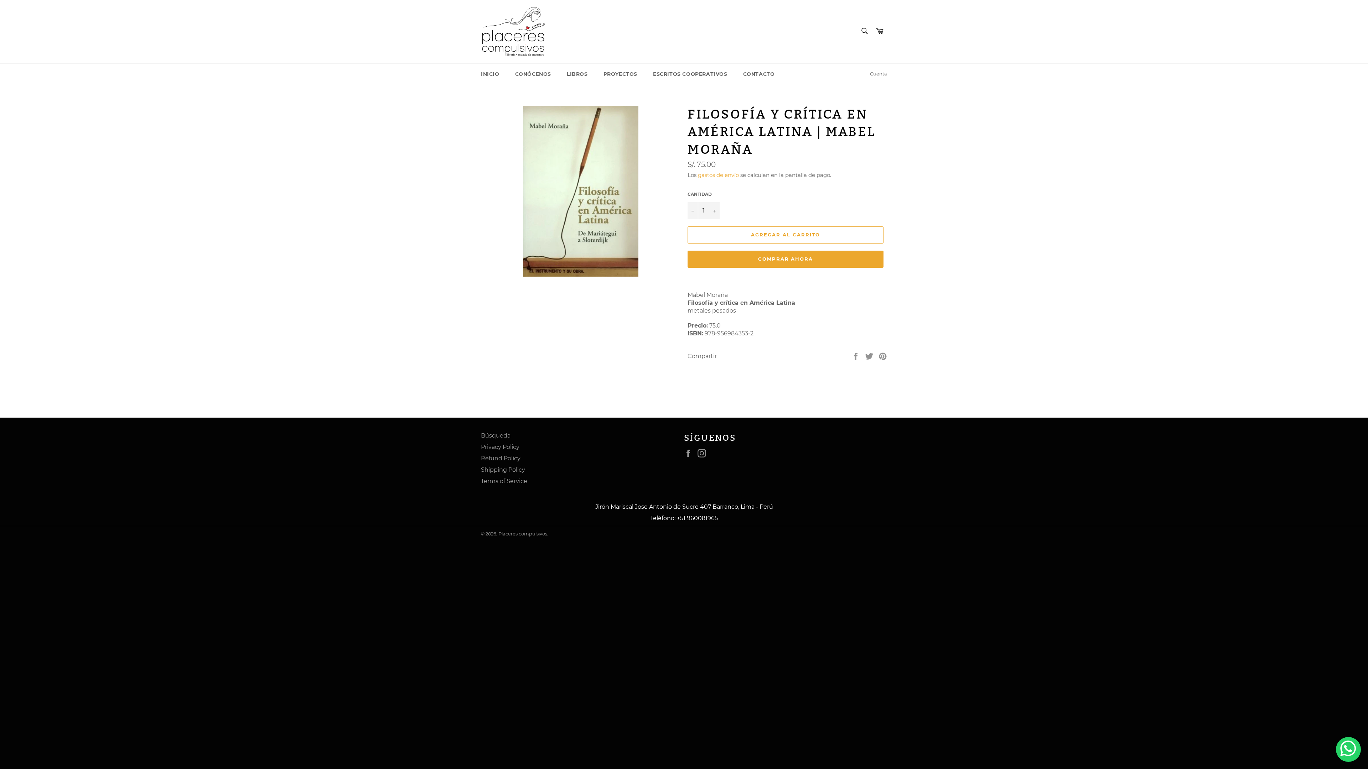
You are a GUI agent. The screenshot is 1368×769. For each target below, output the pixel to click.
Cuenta (878, 74)
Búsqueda (496, 435)
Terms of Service (504, 481)
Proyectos (620, 74)
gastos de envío (718, 175)
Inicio (490, 74)
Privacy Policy (500, 447)
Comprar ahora (785, 259)
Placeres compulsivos (522, 534)
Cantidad (700, 194)
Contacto (759, 74)
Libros (577, 74)
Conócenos (533, 74)
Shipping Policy (503, 469)
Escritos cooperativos (690, 74)
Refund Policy (500, 458)
